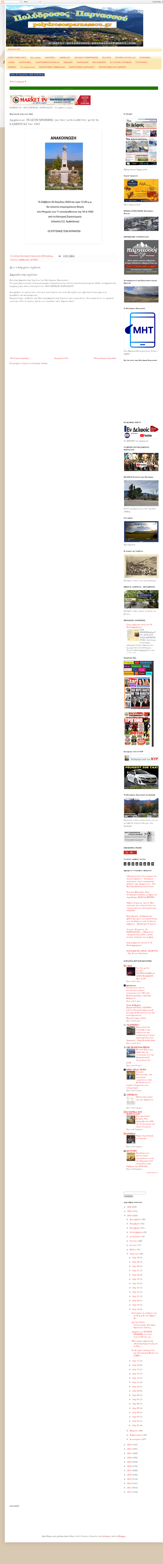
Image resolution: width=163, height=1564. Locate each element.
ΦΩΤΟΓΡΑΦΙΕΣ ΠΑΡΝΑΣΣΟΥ (82, 67)
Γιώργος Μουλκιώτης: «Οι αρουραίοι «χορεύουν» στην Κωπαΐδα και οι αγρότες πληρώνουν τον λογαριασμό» (139, 1079)
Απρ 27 (136, 1270)
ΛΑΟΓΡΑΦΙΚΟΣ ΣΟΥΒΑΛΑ (47, 62)
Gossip (141, 670)
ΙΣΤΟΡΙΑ (34, 259)
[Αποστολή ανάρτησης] (59, 256)
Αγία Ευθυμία (133, 1005)
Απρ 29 (136, 1261)
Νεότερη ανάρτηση (19, 358)
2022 (129, 1448)
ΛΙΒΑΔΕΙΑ (68, 62)
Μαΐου (133, 1249)
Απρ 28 (136, 1266)
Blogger (121, 1536)
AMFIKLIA (131, 1094)
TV (136, 673)
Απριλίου (134, 1253)
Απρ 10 (136, 1386)
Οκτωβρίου (135, 1227)
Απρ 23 (136, 1287)
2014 (129, 1483)
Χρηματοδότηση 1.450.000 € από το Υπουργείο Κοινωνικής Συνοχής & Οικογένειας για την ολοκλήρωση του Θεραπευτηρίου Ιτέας (140, 1012)
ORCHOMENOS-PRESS (138, 1047)
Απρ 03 (136, 1416)
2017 (129, 1470)
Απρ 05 (136, 1408)
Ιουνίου (133, 1245)
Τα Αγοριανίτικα (27, 67)
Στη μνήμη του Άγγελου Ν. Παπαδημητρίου (139, 626)
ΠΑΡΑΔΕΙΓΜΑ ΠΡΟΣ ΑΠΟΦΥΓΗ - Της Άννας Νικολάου (142, 952)
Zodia (149, 670)
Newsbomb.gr (146, 663)
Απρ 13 (136, 1373)
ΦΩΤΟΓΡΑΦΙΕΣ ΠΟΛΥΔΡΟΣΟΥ (112, 67)
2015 (129, 1479)
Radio (142, 673)
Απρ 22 (136, 1291)
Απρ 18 (136, 1309)
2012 (129, 1491)
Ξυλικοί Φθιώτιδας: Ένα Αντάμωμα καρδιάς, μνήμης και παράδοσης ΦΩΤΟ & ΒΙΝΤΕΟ (141, 895)
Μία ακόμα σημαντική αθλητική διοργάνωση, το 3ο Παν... (145, 1343)
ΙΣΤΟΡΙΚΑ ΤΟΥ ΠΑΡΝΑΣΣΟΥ (134, 1112)
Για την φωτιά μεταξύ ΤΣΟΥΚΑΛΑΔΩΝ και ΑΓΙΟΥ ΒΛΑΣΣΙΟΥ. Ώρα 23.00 (145, 973)
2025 (129, 1211)
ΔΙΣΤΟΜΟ (131, 1150)
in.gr (135, 670)
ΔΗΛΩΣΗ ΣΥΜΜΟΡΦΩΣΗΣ (86, 57)
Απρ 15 (136, 1369)
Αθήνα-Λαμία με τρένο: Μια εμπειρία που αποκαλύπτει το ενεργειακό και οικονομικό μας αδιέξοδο (141, 906)
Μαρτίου (134, 1430)
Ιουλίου (134, 1240)
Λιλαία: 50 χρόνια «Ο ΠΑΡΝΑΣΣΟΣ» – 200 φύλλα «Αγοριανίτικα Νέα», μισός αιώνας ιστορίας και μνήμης (140, 933)
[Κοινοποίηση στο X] (69, 256)
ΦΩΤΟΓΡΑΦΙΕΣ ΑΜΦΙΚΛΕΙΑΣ (52, 67)
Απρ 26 (136, 1274)
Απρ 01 (136, 1425)
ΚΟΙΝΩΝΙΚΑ (145, 57)
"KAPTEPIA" (133, 1024)
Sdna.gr (146, 666)
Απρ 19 (136, 1304)
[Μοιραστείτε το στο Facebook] (71, 256)
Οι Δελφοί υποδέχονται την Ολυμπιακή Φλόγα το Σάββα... (145, 1353)
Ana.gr (127, 666)
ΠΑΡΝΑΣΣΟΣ (83, 62)
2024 (129, 1215)
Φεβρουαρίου (136, 1434)
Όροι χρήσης (35, 57)
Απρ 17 (136, 1360)
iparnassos (131, 985)
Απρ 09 (136, 1390)
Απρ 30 (136, 1257)
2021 (129, 1453)
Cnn (137, 663)
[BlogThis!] (66, 256)
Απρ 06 (136, 1403)
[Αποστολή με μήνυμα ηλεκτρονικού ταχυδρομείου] (64, 256)
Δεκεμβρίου (136, 1219)
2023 (129, 1444)
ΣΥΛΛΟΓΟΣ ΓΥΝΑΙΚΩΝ (120, 62)
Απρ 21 (136, 1296)
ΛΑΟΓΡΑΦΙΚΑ (25, 62)
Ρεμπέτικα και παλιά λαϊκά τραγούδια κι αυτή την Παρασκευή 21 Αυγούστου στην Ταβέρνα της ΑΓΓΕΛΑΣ (140, 1160)
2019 (129, 1461)
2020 (129, 1457)
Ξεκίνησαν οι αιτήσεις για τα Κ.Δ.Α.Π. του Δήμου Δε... (144, 1315)
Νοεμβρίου (135, 1223)
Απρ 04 (136, 1412)
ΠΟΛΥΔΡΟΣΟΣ (99, 62)
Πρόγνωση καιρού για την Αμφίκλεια (144, 1098)
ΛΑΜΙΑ (11, 62)
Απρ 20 (136, 1300)
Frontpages (129, 663)
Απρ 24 (136, 1283)
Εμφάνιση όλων (152, 1172)
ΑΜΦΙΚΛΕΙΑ (64, 57)
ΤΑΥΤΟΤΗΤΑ (141, 62)
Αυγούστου (135, 1236)
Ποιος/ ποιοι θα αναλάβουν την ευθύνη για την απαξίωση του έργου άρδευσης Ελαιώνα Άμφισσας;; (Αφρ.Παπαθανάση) (140, 1034)
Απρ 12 (136, 1377)
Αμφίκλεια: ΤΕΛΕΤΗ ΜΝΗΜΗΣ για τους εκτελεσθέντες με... (142, 1334)
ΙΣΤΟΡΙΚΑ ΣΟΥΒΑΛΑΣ (125, 57)
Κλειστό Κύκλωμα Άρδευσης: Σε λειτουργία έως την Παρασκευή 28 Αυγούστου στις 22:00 (140, 1056)
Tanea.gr (128, 670)
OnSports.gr (136, 666)
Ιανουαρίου (135, 1439)
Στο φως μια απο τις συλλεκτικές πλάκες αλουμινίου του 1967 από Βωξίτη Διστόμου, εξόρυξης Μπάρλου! (138, 993)
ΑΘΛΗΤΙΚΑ (50, 57)
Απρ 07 (136, 1399)
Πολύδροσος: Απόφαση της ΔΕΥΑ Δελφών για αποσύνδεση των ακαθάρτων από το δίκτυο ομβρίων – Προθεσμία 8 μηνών (141, 919)
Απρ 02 (136, 1420)
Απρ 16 (136, 1365)
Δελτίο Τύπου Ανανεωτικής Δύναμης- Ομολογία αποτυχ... (144, 1325)
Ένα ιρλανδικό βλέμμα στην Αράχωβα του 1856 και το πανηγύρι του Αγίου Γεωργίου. (145, 1121)
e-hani (129, 965)
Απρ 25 (136, 1279)
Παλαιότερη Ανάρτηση (105, 358)
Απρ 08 (136, 1395)
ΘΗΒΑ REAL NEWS (136, 1069)
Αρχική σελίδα (14, 49)
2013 (129, 1487)
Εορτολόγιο (129, 673)
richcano (106, 1536)
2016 (129, 1474)
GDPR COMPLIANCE (17, 57)
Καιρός (149, 673)
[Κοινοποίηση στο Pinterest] (73, 256)
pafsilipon (130, 1133)
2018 (129, 1466)
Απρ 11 (136, 1382)
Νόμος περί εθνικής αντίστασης (144, 1137)
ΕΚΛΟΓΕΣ (106, 57)
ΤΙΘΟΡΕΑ (12, 67)
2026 (129, 1206)
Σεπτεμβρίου (136, 1232)
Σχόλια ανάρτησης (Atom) (34, 363)
